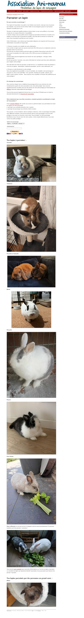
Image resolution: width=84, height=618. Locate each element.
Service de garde (59, 11)
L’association (11, 11)
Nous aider (61, 18)
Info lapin (68, 11)
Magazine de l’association (64, 29)
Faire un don (61, 22)
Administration (9, 610)
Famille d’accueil (34, 11)
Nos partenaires (62, 27)
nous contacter (17, 569)
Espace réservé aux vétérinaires (65, 31)
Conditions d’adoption (47, 11)
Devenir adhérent (62, 20)
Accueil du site (9, 14)
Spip (32, 610)
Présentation (61, 16)
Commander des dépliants (64, 32)
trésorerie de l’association (27, 94)
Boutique (19, 11)
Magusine (39, 610)
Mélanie (9, 89)
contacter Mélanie (14, 103)
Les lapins (26, 11)
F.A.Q (60, 23)
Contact (60, 25)
